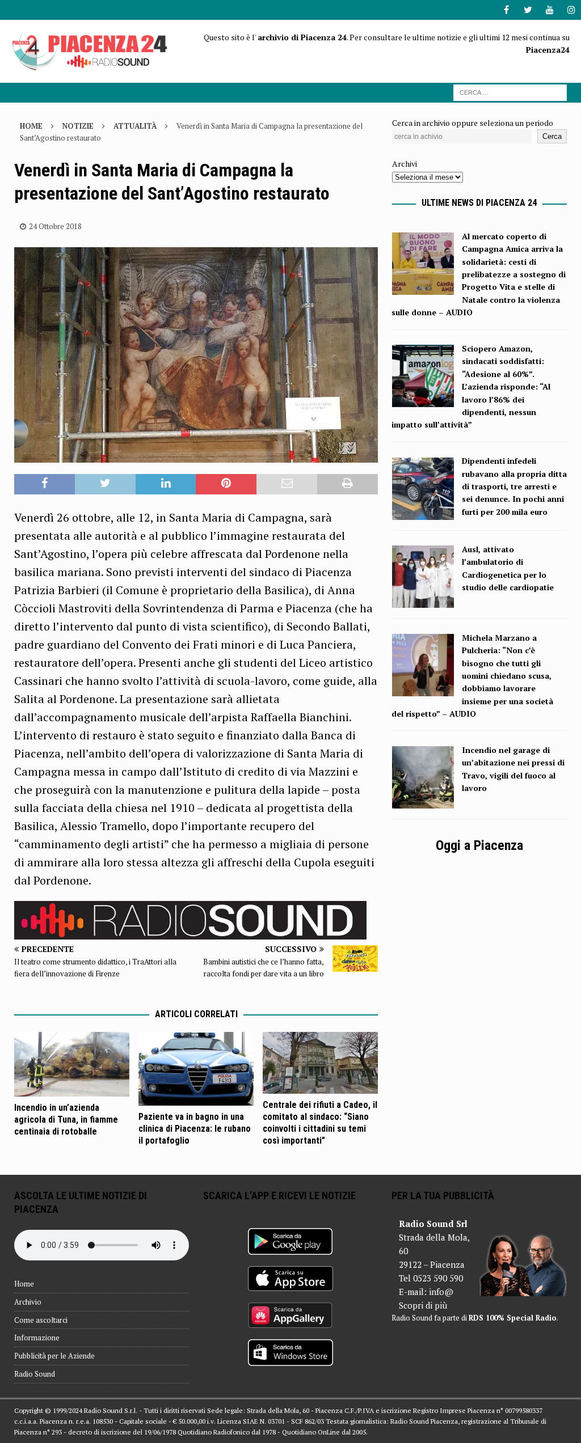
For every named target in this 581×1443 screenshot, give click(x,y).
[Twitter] (528, 10)
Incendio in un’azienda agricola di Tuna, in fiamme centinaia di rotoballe (66, 1119)
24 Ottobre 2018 (55, 226)
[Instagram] (571, 10)
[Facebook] (506, 10)
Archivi (404, 163)
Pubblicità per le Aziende (54, 1356)
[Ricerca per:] (510, 91)
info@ (441, 1291)
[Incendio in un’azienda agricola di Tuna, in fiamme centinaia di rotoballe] (71, 1064)
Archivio (27, 1302)
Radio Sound (34, 1374)
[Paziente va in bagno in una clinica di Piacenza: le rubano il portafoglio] (196, 1069)
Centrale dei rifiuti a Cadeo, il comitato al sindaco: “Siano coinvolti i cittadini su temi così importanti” (320, 1122)
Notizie (78, 126)
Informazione (37, 1337)
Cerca (552, 136)
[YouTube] (549, 10)
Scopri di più (423, 1305)
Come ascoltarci (41, 1320)
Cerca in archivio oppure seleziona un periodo (472, 122)
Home (24, 1284)
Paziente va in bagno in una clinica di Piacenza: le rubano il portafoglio (194, 1128)
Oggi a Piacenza (479, 845)
